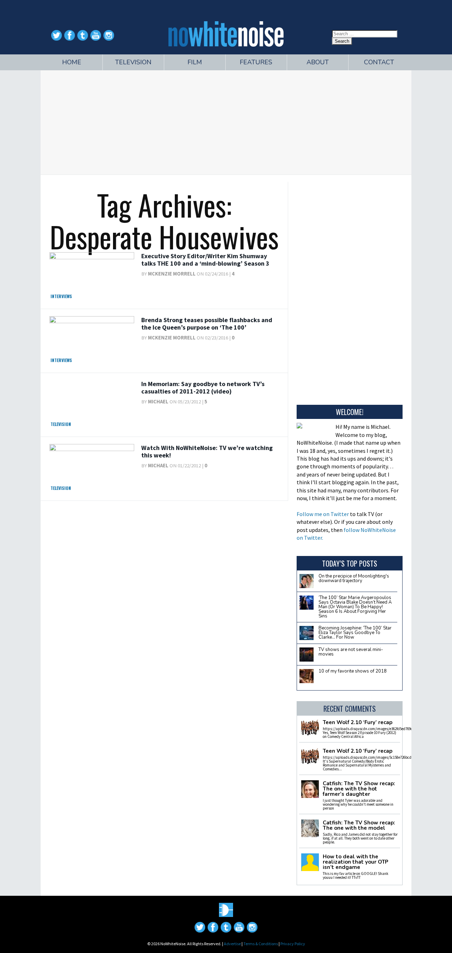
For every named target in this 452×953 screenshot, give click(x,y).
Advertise (232, 943)
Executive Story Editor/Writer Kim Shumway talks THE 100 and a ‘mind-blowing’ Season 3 (205, 260)
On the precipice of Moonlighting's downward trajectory (354, 578)
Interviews (61, 296)
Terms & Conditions (260, 943)
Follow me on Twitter (323, 513)
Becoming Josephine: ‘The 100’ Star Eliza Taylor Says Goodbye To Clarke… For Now (355, 632)
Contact (379, 62)
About (318, 62)
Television (133, 62)
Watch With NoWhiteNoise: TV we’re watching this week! (207, 452)
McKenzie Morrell (172, 274)
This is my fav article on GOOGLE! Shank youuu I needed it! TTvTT (355, 875)
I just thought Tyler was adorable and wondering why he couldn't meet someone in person (358, 804)
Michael (158, 401)
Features (256, 62)
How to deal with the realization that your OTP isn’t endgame (355, 862)
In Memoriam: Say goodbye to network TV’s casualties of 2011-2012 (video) (202, 388)
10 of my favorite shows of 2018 (353, 671)
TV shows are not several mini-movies (351, 651)
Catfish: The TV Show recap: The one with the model (359, 825)
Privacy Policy (292, 943)
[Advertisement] (226, 121)
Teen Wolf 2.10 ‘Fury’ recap (357, 722)
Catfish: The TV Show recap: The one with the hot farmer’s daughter (359, 789)
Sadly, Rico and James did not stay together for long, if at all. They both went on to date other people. (360, 838)
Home (71, 62)
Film (195, 62)
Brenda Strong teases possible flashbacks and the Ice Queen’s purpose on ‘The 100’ (206, 324)
